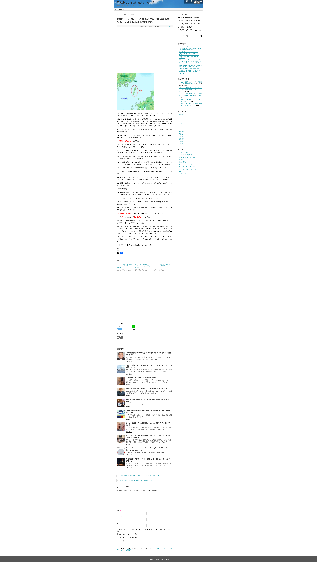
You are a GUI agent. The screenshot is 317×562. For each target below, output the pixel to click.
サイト (119, 523)
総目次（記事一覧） (120, 9)
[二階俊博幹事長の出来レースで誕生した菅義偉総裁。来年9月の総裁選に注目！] (121, 414)
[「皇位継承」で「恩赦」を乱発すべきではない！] (121, 381)
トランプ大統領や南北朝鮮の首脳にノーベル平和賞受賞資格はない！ (162, 266)
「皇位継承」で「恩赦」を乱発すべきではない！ (142, 377)
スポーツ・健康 (183, 152)
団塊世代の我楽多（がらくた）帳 (135, 2)
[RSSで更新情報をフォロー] (198, 2)
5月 (182, 121)
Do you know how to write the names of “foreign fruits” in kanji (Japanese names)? (190, 72)
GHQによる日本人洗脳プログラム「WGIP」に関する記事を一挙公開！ (143, 266)
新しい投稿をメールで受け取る (128, 537)
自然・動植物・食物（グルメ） (188, 167)
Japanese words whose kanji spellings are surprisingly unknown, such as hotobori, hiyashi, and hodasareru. (190, 66)
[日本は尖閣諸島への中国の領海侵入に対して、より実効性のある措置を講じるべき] (121, 369)
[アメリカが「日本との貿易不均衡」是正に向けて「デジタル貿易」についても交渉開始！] (121, 439)
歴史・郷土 (182, 162)
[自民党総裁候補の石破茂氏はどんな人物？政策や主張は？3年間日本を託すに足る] (121, 356)
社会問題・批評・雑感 (185, 164)
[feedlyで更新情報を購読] (195, 2)
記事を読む (129, 361)
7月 (182, 118)
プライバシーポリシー (133, 9)
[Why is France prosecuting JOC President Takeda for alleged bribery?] (121, 403)
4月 (182, 123)
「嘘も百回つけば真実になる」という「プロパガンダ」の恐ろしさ (139, 475)
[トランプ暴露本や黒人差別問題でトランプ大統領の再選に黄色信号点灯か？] (121, 426)
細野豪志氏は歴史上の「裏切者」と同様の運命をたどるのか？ (138, 480)
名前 (119, 511)
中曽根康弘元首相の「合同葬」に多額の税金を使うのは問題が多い (148, 388)
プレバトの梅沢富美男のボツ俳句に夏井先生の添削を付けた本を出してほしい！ (190, 89)
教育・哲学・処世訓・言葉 (187, 157)
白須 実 (199, 95)
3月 (182, 125)
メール (119, 517)
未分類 (181, 159)
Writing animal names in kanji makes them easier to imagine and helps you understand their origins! (190, 48)
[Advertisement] (145, 50)
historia (170, 341)
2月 (182, 126)
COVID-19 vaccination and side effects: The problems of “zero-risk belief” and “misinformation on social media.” (190, 61)
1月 (182, 128)
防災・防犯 (182, 173)
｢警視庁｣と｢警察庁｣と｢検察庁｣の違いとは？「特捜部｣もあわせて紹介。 (125, 266)
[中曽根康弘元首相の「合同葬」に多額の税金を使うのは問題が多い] (121, 392)
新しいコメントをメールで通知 (128, 534)
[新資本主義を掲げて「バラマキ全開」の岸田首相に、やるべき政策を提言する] (121, 462)
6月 (182, 119)
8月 (182, 116)
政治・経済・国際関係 (165, 26)
